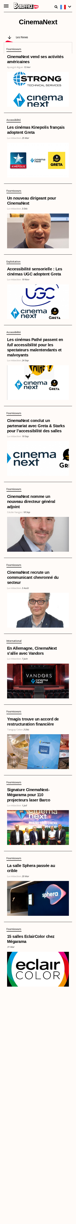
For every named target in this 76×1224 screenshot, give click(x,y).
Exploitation (13, 261)
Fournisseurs (13, 49)
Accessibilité (13, 120)
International (13, 641)
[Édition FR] (66, 7)
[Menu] (6, 6)
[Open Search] (56, 6)
